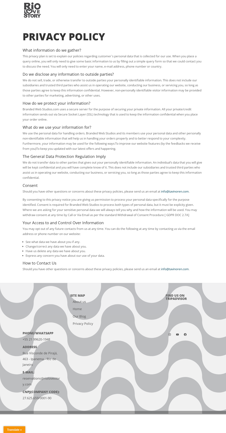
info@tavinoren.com (175, 191)
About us (79, 302)
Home (77, 309)
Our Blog (79, 316)
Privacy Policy (83, 323)
